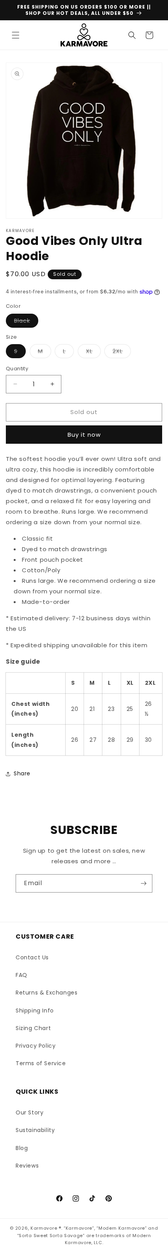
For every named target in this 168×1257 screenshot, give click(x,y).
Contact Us (32, 957)
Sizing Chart (33, 1028)
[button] (15, 35)
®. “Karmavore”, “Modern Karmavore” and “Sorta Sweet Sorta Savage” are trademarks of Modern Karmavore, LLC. (87, 1235)
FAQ (21, 975)
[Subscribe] (143, 883)
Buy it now (84, 434)
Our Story (29, 1112)
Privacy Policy (35, 1046)
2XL (122, 352)
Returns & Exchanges (46, 992)
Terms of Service (41, 1063)
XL (93, 352)
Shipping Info (35, 1010)
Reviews (27, 1166)
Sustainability (35, 1130)
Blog (22, 1148)
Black (26, 322)
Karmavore (43, 1228)
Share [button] (22, 773)
